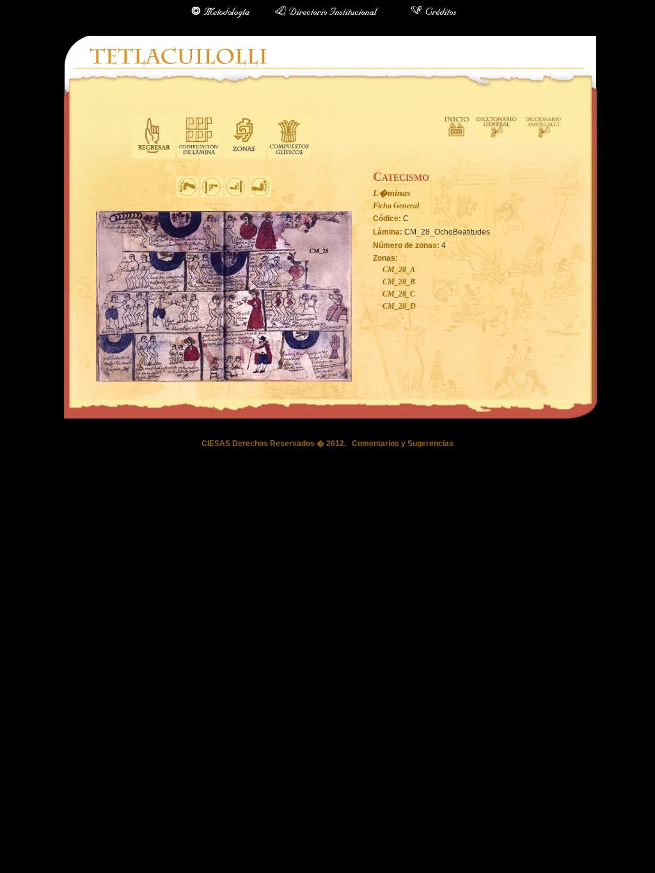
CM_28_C (399, 294)
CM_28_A (399, 269)
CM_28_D (399, 306)
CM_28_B (399, 281)
